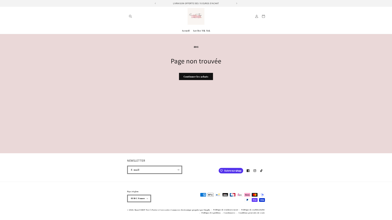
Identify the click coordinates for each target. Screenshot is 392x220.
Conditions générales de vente (252, 213)
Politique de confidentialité (253, 210)
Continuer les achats (196, 76)
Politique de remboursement (225, 210)
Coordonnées (229, 213)
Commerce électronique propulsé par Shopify (190, 210)
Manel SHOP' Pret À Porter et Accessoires (152, 210)
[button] (130, 16)
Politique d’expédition (211, 213)
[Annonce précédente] (155, 3)
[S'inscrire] (178, 170)
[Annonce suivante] (236, 3)
